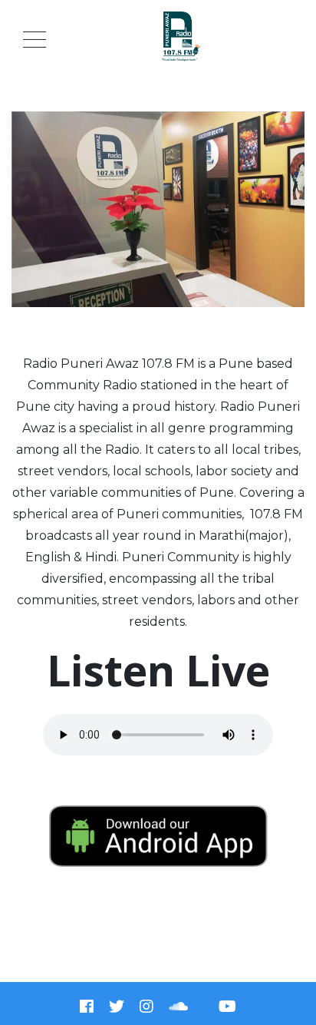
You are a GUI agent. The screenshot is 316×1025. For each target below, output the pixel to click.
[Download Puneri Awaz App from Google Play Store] (158, 836)
